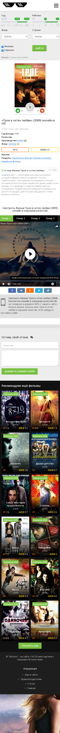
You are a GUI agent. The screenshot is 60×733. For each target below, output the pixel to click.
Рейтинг (36, 15)
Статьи (31, 683)
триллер (12, 143)
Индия (20, 140)
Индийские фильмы (11, 161)
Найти (39, 48)
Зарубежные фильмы (22, 158)
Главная (31, 688)
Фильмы (8, 46)
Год (4, 15)
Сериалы (9, 50)
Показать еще (30, 645)
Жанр (5, 30)
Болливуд (46, 158)
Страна (36, 30)
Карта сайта (31, 674)
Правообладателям (31, 679)
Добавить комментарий (20, 371)
